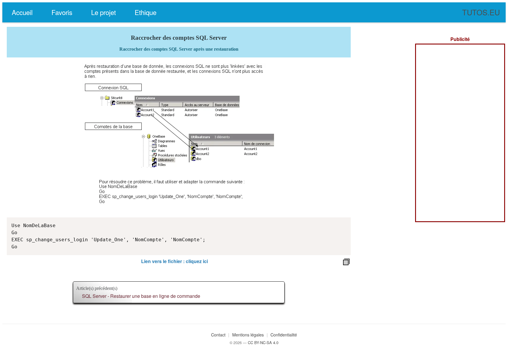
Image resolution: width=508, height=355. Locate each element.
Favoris (61, 12)
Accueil (22, 12)
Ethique (145, 12)
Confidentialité (283, 334)
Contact (218, 334)
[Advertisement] (460, 132)
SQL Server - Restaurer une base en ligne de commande (141, 296)
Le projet (103, 12)
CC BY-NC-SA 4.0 (263, 342)
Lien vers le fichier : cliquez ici (174, 261)
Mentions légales (248, 334)
